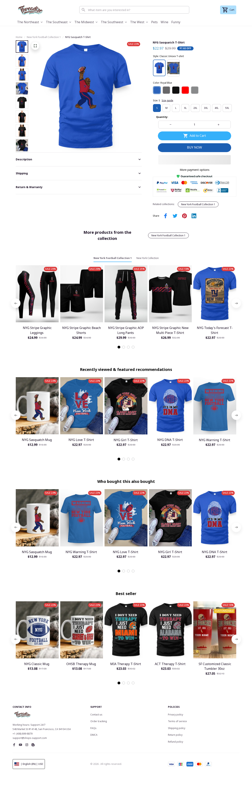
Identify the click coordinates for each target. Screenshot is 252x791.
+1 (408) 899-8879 (22, 733)
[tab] (119, 347)
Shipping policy (176, 728)
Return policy (175, 734)
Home (19, 37)
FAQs (93, 728)
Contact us (96, 714)
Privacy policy (175, 714)
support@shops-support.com (30, 738)
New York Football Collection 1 (44, 37)
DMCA (93, 734)
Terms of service (177, 721)
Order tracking (98, 721)
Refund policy (175, 741)
